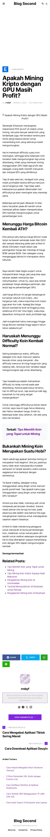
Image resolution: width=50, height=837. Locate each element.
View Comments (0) (23, 717)
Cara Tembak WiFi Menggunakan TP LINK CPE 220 (25, 795)
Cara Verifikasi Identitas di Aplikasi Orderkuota (22, 786)
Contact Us (23, 830)
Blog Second (25, 3)
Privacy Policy (36, 830)
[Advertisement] (25, 34)
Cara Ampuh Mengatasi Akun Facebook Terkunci (24, 769)
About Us (12, 830)
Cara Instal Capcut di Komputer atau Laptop (26, 802)
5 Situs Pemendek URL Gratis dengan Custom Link (23, 777)
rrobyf (8, 103)
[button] (47, 4)
